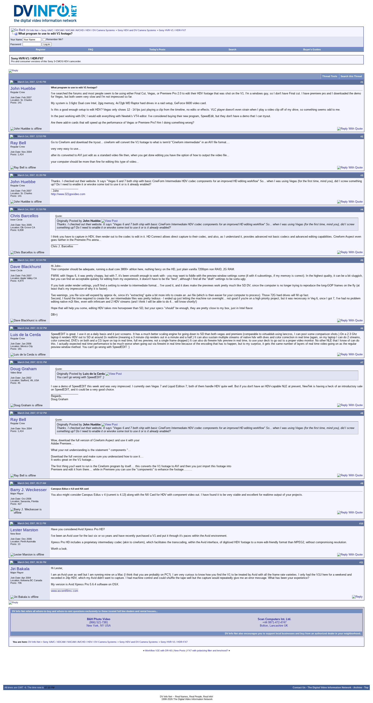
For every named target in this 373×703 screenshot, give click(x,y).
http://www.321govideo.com (68, 194)
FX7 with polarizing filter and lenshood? (207, 650)
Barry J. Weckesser (28, 489)
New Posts (179, 650)
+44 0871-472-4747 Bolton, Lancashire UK (274, 622)
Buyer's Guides (312, 49)
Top (366, 687)
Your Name (16, 39)
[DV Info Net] (45, 21)
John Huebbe (23, 88)
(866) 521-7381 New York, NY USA (99, 622)
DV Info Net (32, 30)
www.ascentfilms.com (64, 590)
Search (232, 49)
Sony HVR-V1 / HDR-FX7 (172, 30)
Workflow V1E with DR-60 (158, 650)
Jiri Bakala (20, 569)
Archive (357, 687)
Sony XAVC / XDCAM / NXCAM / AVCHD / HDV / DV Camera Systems (78, 30)
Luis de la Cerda (25, 334)
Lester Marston (24, 530)
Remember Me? (54, 39)
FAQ (90, 49)
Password (15, 44)
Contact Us (299, 687)
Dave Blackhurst (25, 266)
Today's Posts (157, 49)
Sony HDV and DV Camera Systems (137, 30)
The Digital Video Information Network (329, 687)
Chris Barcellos (24, 216)
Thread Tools (329, 76)
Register (40, 49)
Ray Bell (18, 143)
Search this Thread (351, 76)
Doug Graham (23, 369)
